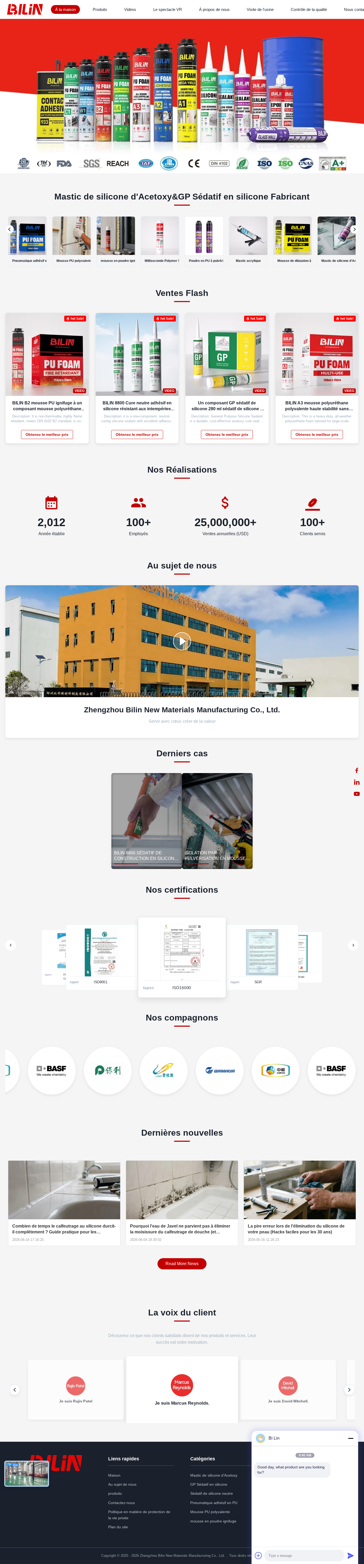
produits (115, 1493)
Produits (100, 9)
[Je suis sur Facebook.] (357, 770)
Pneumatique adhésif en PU (213, 1503)
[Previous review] (14, 1389)
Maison (114, 1475)
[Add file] (258, 1555)
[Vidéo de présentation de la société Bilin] (182, 641)
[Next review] (349, 1389)
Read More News (182, 1263)
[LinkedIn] (357, 782)
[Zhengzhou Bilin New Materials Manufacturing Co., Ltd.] (26, 9)
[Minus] (350, 1438)
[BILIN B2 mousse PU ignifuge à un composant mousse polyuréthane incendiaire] (80, 357)
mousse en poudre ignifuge (213, 1521)
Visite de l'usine (260, 9)
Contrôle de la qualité (309, 9)
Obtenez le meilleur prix (47, 434)
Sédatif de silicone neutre (211, 1493)
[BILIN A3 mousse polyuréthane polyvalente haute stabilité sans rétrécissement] (350, 357)
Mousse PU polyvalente (210, 1512)
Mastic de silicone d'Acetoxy (213, 1475)
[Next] (354, 229)
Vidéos (130, 9)
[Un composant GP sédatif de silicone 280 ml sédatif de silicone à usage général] (260, 357)
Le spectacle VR (167, 9)
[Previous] (9, 229)
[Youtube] (357, 794)
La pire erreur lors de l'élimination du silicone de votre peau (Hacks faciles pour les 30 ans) (296, 1229)
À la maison (65, 9)
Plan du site (118, 1527)
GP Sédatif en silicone (208, 1484)
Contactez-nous (121, 1503)
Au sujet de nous (122, 1484)
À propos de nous (214, 9)
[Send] (350, 1555)
